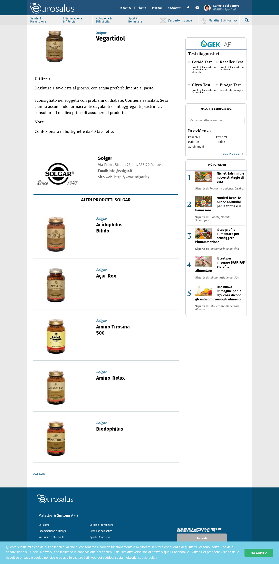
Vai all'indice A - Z (233, 154)
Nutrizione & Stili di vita (104, 20)
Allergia (200, 309)
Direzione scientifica (101, 531)
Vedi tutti (39, 474)
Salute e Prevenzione (102, 524)
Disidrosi (240, 188)
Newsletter (174, 7)
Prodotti (157, 7)
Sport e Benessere (100, 537)
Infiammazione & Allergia (72, 20)
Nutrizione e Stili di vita (51, 537)
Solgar (101, 32)
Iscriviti (202, 538)
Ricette (142, 7)
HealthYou (125, 7)
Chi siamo (44, 524)
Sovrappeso (202, 220)
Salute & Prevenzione (38, 20)
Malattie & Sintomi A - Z (58, 515)
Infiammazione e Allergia (53, 531)
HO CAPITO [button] (259, 552)
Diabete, (215, 217)
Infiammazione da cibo (224, 249)
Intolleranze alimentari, (224, 306)
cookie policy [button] (147, 557)
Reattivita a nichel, (222, 188)
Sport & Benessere (135, 20)
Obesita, (226, 217)
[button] (189, 7)
